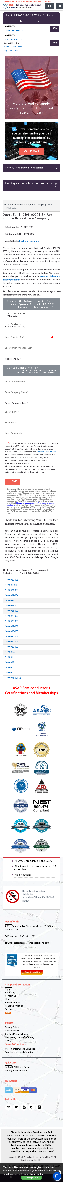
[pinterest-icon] (31, 1107)
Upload (33, 151)
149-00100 (10, 652)
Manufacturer (16, 204)
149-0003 (9, 662)
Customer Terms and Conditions (21, 1049)
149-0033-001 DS (13, 678)
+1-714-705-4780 (26, 936)
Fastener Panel (12, 1002)
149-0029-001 (11, 626)
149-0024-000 (11, 590)
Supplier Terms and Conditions (20, 1052)
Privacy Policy (12, 1027)
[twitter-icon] (16, 1107)
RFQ (55, 28)
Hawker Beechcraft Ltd (14, 31)
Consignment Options (16, 1070)
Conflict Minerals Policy (16, 1034)
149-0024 (9, 600)
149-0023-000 (11, 606)
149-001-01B (11, 585)
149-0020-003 (11, 580)
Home (8, 989)
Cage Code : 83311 (12, 51)
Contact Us (10, 996)
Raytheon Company (36, 204)
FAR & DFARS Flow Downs (18, 1067)
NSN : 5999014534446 (13, 47)
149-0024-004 (11, 595)
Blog (7, 999)
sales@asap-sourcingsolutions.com (31, 943)
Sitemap (9, 1009)
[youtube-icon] (23, 1107)
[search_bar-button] (49, 6)
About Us (9, 992)
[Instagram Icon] (8, 1107)
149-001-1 (10, 657)
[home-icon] (5, 204)
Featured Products (14, 1006)
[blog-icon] (39, 1107)
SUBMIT (12, 481)
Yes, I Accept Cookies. (31, 1178)
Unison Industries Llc (13, 40)
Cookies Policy (12, 1031)
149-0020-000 (11, 647)
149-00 (8, 667)
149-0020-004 (11, 621)
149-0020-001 (11, 642)
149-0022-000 (11, 616)
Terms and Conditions (46, 452)
